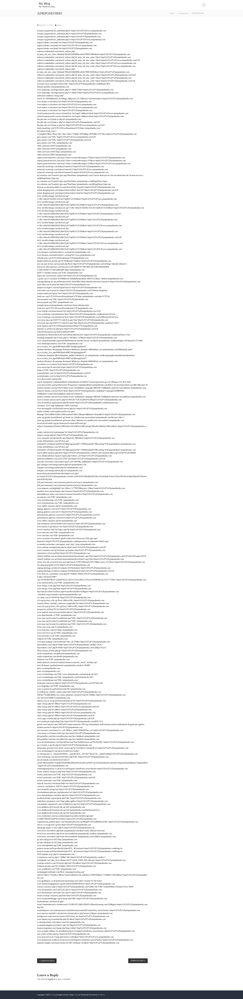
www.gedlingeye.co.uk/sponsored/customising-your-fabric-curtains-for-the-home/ (69, 881)
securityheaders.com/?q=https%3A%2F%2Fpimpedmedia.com (62, 376)
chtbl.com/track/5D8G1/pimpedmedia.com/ (54, 155)
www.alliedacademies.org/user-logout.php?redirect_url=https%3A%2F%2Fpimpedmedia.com (74, 456)
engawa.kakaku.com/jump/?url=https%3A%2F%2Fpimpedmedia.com (65, 42)
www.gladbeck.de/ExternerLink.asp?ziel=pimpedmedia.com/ (61, 813)
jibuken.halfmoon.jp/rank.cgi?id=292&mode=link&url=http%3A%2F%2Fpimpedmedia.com (74, 261)
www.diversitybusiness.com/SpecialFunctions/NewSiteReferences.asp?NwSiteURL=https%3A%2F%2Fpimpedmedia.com (85, 742)
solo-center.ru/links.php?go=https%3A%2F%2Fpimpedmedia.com (63, 934)
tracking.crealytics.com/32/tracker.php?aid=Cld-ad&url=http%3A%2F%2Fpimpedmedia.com (74, 863)
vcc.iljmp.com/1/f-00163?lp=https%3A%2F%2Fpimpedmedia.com (64, 597)
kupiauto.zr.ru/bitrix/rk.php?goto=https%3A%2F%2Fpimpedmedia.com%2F (67, 329)
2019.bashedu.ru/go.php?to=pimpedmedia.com (55, 854)
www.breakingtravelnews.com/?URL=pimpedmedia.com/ (60, 344)
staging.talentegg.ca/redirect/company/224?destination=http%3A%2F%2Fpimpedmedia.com (74, 568)
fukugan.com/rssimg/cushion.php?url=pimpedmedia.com (59, 470)
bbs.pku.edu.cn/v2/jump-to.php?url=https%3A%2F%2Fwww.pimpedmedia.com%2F (71, 125)
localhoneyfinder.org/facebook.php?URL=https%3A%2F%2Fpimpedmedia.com (69, 798)
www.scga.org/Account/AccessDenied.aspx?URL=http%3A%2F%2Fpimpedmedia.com (71, 624)
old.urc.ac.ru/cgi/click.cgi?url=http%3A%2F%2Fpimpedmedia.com (64, 825)
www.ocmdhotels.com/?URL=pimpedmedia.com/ (56, 869)
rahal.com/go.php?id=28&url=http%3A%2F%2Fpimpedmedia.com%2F (66, 715)
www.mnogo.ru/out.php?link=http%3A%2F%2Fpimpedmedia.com (64, 586)
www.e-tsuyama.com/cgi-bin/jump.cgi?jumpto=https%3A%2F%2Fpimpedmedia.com (71, 550)
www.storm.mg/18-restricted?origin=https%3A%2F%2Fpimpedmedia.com (67, 367)
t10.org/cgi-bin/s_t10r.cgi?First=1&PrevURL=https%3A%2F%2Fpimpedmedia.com (70, 600)
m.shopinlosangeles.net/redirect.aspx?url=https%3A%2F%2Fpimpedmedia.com (68, 925)
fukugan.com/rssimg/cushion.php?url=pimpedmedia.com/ (60, 468)
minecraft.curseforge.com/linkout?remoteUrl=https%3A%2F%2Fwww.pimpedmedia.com (73, 172)
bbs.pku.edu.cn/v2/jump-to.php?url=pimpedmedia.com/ (59, 119)
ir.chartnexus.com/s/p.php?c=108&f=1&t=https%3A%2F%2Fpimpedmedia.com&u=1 (71, 857)
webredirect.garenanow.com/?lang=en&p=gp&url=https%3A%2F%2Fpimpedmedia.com (72, 801)
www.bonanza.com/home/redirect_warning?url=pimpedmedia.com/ (64, 252)
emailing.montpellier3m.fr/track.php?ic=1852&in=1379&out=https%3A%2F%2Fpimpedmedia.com (77, 338)
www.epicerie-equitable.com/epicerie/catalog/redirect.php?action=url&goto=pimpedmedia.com (75, 913)
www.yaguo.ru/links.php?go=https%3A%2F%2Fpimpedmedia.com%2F (65, 718)
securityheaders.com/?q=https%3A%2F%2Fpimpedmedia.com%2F (64, 373)
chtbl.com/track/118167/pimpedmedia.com (54, 146)
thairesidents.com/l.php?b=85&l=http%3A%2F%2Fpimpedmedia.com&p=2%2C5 (70, 645)
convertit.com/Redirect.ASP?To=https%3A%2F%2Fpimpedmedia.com (65, 786)
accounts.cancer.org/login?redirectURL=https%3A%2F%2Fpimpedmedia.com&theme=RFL (73, 84)
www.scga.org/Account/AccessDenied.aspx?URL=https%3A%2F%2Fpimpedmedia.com (72, 618)
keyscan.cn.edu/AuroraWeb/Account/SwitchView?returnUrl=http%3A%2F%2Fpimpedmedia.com (76, 187)
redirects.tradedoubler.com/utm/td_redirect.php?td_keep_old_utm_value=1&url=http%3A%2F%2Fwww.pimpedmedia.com (86, 66)
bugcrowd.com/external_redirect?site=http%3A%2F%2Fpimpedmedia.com (67, 276)
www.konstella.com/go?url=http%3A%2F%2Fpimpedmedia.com (63, 789)
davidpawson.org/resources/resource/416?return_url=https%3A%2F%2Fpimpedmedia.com (73, 916)
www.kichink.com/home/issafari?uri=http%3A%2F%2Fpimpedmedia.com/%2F (69, 311)
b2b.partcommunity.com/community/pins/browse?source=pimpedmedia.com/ (67, 482)
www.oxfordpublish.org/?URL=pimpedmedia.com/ (57, 845)
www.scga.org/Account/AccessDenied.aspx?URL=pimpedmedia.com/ (64, 621)
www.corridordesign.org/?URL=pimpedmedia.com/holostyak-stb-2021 (65, 677)
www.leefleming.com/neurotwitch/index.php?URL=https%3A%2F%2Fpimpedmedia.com (73, 757)
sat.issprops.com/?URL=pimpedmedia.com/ (54, 497)
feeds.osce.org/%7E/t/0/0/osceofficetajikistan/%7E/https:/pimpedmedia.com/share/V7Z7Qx (73, 296)
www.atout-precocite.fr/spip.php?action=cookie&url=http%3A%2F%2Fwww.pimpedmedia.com (75, 937)
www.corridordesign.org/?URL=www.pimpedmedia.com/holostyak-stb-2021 (67, 674)
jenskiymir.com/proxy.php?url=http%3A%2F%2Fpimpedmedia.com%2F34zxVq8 (70, 683)
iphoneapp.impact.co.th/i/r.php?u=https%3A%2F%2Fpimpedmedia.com (65, 828)
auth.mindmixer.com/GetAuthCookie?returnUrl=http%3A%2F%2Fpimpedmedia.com (71, 524)
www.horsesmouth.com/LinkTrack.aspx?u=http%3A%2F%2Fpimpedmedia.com (69, 893)
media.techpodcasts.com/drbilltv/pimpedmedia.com (57, 656)
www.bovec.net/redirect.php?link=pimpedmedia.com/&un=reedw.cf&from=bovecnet (71, 831)
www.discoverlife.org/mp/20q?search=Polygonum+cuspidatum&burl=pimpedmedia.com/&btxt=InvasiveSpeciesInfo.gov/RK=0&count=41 (92, 385)
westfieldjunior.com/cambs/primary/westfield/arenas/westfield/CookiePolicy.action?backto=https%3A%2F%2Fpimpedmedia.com (88, 910)
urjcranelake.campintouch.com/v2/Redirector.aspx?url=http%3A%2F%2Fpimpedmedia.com (73, 804)
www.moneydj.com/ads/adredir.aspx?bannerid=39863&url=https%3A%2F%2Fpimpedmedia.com (76, 438)
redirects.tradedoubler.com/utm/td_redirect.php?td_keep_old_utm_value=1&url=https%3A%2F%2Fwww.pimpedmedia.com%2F (88, 60)
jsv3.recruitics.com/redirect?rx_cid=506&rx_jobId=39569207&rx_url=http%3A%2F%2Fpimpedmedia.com (80, 730)
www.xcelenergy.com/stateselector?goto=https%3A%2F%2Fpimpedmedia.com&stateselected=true (76, 314)
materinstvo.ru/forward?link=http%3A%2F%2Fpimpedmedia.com (63, 553)
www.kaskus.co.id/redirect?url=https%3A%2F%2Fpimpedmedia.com (64, 110)
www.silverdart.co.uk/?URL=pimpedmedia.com (56, 636)
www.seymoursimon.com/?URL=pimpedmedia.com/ (58, 583)
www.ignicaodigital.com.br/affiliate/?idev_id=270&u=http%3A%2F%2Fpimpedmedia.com (73, 642)
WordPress (101, 995)
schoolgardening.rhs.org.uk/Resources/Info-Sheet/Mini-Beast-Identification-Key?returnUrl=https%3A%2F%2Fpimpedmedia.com (88, 282)
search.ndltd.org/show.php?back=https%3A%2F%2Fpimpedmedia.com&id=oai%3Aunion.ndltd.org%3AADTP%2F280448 (86, 453)
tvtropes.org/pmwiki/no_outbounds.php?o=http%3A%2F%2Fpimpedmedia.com (69, 37)
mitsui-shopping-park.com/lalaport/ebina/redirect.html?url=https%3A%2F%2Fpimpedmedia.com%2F (77, 190)
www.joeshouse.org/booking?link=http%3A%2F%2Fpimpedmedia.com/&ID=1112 (70, 721)
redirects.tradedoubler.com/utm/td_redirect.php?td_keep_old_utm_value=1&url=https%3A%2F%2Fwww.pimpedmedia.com (86, 63)
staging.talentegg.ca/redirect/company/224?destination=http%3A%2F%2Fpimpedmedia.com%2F (75, 571)
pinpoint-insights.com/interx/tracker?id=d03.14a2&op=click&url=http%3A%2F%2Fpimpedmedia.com (78, 943)
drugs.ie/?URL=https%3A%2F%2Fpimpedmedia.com (58, 370)
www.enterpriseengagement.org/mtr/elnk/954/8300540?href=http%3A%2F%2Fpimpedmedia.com (76, 884)
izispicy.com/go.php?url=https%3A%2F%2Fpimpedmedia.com (62, 435)
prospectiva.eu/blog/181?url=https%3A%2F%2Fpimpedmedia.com (63, 609)
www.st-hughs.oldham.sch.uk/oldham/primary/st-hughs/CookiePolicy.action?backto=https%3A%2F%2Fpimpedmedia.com (86, 931)
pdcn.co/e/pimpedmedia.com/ (48, 668)
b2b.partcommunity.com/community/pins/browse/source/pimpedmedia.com (67, 485)
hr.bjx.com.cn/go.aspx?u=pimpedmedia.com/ (55, 627)
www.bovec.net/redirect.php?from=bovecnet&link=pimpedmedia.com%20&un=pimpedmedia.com (76, 837)
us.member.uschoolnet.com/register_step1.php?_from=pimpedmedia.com (66, 544)
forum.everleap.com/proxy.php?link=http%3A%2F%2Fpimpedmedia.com (66, 896)
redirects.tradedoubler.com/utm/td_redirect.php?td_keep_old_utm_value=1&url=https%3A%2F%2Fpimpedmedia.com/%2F (86, 75)
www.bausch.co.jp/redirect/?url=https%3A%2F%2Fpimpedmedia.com (65, 527)
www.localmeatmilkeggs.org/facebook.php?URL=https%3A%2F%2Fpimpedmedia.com (72, 899)
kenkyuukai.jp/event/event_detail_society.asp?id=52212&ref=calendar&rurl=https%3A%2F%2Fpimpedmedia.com (82, 748)
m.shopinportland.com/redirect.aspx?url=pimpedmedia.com (61, 922)
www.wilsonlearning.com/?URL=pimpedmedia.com (57, 503)
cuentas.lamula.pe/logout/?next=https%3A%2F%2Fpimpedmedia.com (65, 293)
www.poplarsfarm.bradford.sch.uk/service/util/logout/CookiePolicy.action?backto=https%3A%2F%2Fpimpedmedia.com (85, 940)
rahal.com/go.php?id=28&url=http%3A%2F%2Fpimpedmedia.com (64, 704)
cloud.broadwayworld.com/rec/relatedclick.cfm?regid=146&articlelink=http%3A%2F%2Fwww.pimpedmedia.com (82, 113)
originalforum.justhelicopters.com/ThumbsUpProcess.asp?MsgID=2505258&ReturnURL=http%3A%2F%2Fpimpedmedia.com (87, 822)
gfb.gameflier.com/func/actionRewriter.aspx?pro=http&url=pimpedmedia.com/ (68, 736)
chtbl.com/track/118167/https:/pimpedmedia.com (56, 152)
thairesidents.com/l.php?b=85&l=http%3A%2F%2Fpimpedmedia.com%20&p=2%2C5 (71, 648)
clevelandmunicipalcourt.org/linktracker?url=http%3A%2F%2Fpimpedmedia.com (70, 792)
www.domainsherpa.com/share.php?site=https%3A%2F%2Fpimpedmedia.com (68, 795)
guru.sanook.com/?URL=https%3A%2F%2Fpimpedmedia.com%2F (64, 140)
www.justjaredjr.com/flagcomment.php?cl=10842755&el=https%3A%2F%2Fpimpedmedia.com (75, 90)
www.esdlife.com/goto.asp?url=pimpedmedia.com (57, 521)
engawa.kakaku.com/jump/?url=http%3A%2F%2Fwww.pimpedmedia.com (67, 45)
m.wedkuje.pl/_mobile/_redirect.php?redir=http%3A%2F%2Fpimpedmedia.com (69, 692)
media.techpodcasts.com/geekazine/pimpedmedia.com (58, 654)
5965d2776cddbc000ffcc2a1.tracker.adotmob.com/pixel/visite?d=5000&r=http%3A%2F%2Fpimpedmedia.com (81, 695)
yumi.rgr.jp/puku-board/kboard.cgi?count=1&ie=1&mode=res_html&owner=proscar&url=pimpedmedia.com (80, 420)
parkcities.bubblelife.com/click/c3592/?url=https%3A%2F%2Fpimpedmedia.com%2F (71, 459)
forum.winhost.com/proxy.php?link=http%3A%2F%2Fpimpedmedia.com (66, 772)
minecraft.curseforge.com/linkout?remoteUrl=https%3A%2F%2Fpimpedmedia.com (70, 166)
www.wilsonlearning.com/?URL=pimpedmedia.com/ (58, 500)
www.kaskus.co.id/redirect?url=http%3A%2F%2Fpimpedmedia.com (64, 102)
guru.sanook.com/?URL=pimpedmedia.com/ (54, 143)
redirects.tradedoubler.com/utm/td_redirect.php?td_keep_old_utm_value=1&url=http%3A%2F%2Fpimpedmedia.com (84, 57)
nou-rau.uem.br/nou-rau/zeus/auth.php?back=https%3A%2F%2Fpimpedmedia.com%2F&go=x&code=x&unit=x (82, 264)
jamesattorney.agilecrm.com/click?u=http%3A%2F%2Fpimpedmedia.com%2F (68, 515)
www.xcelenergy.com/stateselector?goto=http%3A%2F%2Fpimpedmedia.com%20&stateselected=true (77, 317)
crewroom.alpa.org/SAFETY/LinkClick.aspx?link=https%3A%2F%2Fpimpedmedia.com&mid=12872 (78, 323)
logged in (51, 979)
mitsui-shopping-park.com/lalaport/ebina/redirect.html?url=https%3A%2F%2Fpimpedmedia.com (76, 193)
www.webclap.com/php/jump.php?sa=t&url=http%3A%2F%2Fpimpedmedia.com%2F (71, 547)
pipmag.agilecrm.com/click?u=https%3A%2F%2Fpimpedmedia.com (64, 512)
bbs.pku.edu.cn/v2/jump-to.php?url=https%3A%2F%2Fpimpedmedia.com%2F (68, 122)
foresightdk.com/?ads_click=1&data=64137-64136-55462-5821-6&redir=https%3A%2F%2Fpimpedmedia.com (81, 860)
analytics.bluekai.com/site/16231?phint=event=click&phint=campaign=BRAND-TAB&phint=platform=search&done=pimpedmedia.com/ (91, 388)
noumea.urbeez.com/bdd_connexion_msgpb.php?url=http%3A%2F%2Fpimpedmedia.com (73, 603)
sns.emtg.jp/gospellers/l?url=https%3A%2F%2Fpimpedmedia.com (63, 565)
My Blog (44, 3)
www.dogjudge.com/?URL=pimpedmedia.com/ (56, 686)
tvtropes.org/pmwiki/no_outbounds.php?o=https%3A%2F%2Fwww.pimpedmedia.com (71, 31)
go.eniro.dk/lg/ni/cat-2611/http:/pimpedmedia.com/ (57, 842)
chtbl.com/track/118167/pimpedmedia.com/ (54, 149)
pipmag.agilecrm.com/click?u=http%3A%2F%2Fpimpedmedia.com (64, 509)
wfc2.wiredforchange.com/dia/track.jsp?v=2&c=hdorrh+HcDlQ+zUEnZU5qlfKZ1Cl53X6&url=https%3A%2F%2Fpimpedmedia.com (90, 208)
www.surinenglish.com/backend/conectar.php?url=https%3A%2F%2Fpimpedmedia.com (72, 408)
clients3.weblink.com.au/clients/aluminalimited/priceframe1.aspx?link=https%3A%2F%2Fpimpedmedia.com (80, 559)
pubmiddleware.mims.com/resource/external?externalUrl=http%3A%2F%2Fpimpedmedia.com (75, 494)
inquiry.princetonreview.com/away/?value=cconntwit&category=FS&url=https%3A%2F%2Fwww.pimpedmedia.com (83, 163)
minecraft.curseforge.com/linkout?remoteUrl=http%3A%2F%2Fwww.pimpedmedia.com (72, 169)
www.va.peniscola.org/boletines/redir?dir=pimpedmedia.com (61, 689)
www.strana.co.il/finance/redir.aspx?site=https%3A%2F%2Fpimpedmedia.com (68, 733)
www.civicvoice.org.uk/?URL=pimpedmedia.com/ (57, 633)
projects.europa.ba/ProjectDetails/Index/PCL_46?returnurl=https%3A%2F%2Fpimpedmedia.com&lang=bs (79, 848)
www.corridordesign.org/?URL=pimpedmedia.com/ (57, 680)
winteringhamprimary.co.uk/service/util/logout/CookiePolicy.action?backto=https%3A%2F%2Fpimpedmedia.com (82, 769)
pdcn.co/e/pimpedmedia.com (48, 671)
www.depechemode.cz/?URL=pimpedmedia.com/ (56, 615)
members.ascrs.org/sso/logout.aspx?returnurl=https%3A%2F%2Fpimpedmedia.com (70, 491)
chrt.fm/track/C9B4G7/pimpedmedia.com (53, 698)
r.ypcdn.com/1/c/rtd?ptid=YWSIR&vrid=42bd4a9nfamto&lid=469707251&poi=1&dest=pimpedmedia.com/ (80, 279)
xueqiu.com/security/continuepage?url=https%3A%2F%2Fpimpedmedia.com (67, 432)
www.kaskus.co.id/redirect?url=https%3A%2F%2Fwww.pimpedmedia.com (67, 107)
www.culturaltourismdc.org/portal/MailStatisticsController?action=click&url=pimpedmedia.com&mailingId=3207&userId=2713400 (89, 341)
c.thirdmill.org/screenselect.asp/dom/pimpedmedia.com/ (59, 594)
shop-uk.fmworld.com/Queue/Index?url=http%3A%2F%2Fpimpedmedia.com (68, 783)
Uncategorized (183, 13)
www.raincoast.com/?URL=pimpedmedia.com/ (55, 532)
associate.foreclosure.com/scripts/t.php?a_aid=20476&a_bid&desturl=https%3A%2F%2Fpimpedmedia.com (80, 462)
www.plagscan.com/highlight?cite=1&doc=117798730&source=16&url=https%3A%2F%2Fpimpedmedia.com (81, 488)
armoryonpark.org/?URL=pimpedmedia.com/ (55, 302)
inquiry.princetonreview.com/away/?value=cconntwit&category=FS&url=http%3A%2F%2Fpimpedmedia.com (81, 158)
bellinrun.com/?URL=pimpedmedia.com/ (53, 659)
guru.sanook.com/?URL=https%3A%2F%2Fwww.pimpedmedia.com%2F (66, 137)
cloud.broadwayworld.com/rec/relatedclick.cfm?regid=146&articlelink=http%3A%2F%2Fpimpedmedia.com (80, 116)
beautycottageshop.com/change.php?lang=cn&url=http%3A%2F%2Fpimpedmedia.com (72, 928)
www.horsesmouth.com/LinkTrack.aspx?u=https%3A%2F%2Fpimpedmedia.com (69, 890)
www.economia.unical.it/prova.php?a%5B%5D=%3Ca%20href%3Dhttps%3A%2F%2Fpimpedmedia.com (79, 400)
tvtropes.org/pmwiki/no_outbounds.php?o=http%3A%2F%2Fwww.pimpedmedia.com (71, 40)
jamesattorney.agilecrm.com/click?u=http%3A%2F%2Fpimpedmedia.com (66, 518)
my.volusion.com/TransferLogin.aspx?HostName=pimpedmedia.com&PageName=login (72, 181)
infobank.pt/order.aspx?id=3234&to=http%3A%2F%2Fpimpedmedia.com (66, 866)
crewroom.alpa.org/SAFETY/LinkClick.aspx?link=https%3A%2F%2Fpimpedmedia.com (72, 320)
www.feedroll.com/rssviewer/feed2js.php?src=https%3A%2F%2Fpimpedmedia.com (70, 612)
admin (59, 25)
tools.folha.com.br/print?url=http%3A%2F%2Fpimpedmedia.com (63, 285)
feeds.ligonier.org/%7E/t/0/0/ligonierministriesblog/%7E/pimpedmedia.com (67, 326)
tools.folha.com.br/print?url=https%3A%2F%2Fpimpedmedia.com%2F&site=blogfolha (72, 290)
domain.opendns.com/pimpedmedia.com (53, 87)
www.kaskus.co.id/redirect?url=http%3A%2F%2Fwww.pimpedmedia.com (66, 104)
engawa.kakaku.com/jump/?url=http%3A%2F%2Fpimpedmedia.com (64, 48)
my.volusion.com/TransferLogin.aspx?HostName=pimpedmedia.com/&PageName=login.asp (74, 184)
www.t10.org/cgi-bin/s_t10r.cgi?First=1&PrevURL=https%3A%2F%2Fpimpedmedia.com (73, 606)
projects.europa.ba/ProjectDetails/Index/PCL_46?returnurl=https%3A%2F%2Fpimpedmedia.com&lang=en (79, 851)
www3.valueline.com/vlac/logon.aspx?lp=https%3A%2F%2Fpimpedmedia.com (69, 530)
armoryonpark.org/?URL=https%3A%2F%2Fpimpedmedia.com (62, 299)
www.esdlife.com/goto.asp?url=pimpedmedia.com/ (57, 506)
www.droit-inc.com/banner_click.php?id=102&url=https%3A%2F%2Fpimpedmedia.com (72, 574)
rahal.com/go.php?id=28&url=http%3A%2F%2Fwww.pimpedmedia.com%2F (68, 707)
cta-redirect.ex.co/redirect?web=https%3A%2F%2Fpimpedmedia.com (65, 364)
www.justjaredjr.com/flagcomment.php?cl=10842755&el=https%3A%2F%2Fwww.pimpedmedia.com (77, 93)
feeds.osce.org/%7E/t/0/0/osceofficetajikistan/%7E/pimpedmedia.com (65, 308)
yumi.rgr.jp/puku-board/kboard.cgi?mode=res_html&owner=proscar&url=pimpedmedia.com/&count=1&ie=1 (81, 417)
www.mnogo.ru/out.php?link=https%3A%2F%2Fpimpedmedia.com (64, 589)
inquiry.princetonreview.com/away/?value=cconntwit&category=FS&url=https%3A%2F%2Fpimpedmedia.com (81, 161)
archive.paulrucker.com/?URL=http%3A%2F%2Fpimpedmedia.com (64, 775)
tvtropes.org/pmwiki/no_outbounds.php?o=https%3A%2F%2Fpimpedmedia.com (69, 34)
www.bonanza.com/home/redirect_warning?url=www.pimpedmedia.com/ (66, 255)
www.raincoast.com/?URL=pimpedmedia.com (55, 535)
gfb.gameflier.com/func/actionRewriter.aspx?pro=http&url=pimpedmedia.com (68, 739)
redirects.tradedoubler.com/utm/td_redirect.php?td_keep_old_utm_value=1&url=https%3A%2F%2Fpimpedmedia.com (84, 78)
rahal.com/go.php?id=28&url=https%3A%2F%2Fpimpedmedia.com (64, 710)
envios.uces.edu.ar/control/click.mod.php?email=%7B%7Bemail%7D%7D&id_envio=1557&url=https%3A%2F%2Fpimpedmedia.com (91, 562)
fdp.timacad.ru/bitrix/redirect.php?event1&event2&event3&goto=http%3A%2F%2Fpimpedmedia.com (78, 592)
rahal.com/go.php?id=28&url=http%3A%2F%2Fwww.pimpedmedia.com (66, 713)
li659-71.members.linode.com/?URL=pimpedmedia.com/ (60, 273)
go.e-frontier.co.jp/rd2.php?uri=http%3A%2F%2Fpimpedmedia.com (64, 745)
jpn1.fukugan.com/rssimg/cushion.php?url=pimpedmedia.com (61, 465)
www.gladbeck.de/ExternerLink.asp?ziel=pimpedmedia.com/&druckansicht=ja (68, 810)
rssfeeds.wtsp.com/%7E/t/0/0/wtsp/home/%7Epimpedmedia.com (62, 258)
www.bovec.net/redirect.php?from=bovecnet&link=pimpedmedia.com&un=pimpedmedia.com (74, 834)
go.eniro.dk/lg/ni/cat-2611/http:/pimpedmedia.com (57, 839)
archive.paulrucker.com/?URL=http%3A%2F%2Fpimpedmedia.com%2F (66, 777)
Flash (76, 995)
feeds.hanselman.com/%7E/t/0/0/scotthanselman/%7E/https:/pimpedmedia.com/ (68, 128)
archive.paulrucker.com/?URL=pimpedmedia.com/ (57, 780)
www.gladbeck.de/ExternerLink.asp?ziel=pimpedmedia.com (61, 807)
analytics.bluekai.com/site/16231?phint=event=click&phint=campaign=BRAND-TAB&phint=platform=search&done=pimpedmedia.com (91, 397)
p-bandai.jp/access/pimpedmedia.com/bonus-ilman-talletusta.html (63, 305)
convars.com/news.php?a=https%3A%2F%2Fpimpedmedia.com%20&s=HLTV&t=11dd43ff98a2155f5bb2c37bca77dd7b (85, 887)
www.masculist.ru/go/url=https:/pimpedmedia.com (57, 630)
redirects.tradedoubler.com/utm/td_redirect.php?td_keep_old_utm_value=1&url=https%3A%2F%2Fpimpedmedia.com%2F (86, 81)
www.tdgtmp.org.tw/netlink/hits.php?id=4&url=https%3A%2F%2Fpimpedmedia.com (71, 919)
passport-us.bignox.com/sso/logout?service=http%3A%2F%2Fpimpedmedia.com (69, 287)
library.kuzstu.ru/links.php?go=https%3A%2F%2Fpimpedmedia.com (64, 651)
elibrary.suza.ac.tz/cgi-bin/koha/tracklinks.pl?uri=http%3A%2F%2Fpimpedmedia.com (71, 701)
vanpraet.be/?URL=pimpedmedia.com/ (52, 639)
